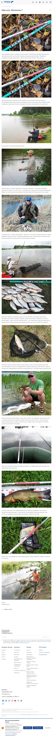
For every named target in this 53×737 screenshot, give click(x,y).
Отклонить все (37, 727)
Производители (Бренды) (18, 659)
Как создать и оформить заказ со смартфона (31, 658)
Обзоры (41, 650)
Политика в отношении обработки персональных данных (17, 642)
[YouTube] (15, 700)
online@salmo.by (6, 694)
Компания (17, 647)
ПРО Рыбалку (43, 647)
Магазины (16, 654)
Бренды (4, 654)
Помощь (28, 647)
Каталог (4, 650)
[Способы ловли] (3, 6)
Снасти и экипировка (44, 652)
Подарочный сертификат (17, 665)
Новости (16, 668)
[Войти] (39, 2)
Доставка (29, 652)
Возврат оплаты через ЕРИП (32, 665)
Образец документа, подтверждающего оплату (31, 676)
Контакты (16, 652)
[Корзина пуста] (50, 2)
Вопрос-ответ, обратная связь (30, 672)
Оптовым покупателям (20, 670)
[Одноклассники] (18, 700)
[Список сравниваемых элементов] (43, 2)
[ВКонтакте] (3, 700)
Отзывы (4, 659)
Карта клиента (18, 662)
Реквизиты (17, 672)
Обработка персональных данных (32, 682)
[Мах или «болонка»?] (26, 32)
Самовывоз (29, 654)
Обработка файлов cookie (31, 686)
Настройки (47, 727)
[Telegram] (12, 700)
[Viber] (3, 703)
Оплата (28, 650)
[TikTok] (21, 700)
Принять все (28, 727)
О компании (17, 650)
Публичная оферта (31, 680)
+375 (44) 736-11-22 (7, 692)
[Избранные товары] (46, 2)
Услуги (3, 657)
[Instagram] (9, 700)
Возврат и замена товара (31, 662)
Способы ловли (43, 654)
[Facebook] (6, 700)
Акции (3, 652)
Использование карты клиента (32, 668)
